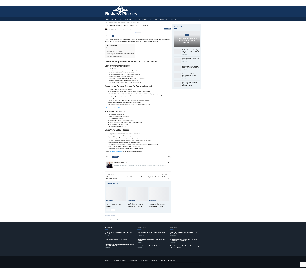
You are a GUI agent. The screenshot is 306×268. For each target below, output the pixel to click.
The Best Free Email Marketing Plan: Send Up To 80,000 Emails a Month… (190, 51)
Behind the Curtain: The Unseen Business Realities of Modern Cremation (187, 40)
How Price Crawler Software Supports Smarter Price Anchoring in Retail (189, 84)
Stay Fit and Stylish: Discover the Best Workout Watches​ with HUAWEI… (190, 75)
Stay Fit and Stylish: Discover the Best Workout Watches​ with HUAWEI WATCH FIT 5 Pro (119, 245)
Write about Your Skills (114, 55)
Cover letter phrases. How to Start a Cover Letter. (119, 50)
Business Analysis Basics (124, 19)
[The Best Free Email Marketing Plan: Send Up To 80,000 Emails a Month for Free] (177, 51)
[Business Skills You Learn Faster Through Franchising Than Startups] (116, 194)
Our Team (107, 260)
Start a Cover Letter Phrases (115, 51)
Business (113, 19)
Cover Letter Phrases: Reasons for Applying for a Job (121, 53)
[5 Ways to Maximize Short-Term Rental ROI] (177, 60)
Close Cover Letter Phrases (115, 56)
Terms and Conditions (119, 260)
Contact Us (171, 260)
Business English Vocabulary (140, 19)
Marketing (174, 19)
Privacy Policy (133, 260)
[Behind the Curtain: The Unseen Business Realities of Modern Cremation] (187, 39)
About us (162, 260)
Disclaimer (154, 260)
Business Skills (153, 19)
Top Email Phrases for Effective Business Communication (152, 246)
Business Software (164, 19)
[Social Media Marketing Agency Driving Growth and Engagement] (177, 68)
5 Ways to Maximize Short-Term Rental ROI (116, 239)
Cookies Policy (144, 260)
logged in (112, 219)
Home (107, 19)
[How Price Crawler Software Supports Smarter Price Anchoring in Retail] (177, 84)
